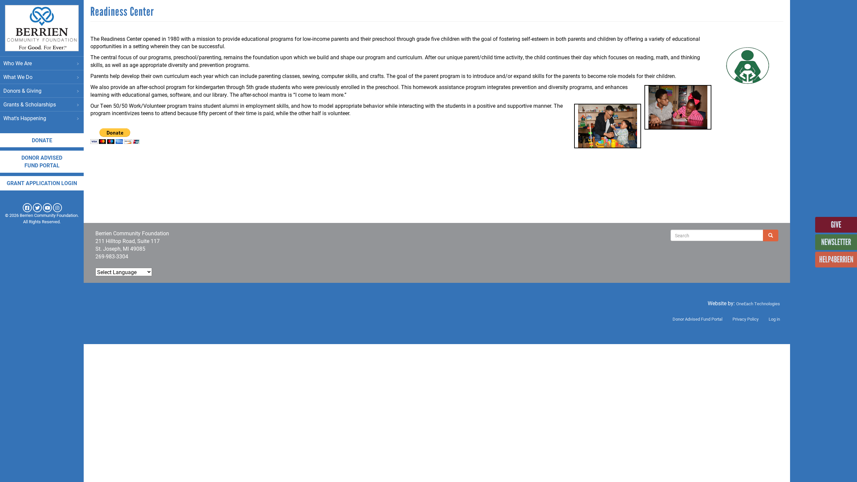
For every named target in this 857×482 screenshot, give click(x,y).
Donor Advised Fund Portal (697, 319)
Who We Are (17, 63)
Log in (774, 319)
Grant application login (42, 182)
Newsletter (836, 242)
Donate (42, 140)
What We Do (17, 76)
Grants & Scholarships (29, 104)
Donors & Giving (22, 90)
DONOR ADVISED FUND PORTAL (41, 161)
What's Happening (24, 118)
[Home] (42, 28)
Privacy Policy (745, 319)
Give (836, 224)
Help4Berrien (836, 259)
